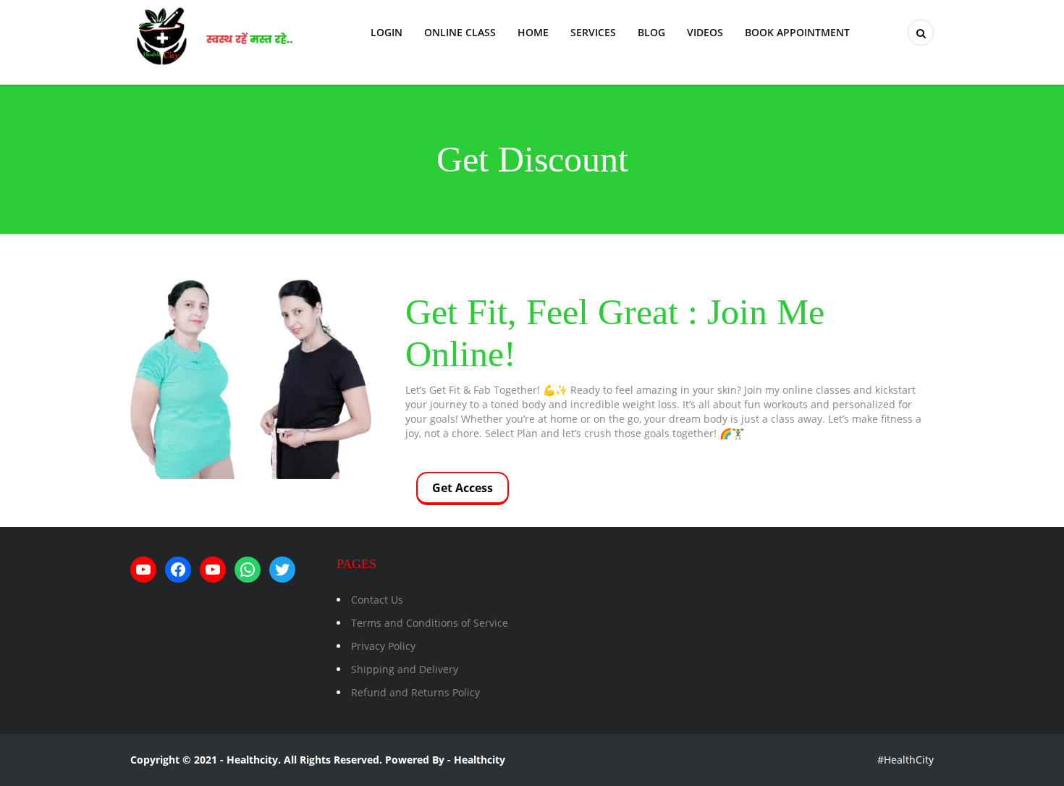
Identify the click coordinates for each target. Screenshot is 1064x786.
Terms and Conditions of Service (429, 623)
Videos (705, 32)
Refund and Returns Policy (415, 692)
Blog (651, 32)
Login (386, 32)
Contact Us (377, 600)
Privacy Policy (383, 646)
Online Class (460, 32)
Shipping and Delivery (404, 669)
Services (593, 32)
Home (533, 32)
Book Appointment (797, 32)
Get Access (462, 488)
